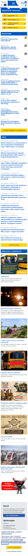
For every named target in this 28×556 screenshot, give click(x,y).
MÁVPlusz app (12, 27)
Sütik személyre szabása (14, 551)
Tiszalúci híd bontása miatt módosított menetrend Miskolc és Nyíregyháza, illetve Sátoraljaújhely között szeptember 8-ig (10, 71)
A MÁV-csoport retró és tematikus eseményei (12, 341)
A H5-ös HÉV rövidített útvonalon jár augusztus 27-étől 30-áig (10, 102)
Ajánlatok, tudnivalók (11, 251)
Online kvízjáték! (6, 437)
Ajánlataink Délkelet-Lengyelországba (14, 403)
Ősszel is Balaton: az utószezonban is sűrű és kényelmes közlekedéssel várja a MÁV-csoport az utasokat (14, 145)
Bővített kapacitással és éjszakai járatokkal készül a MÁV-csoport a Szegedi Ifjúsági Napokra (13, 155)
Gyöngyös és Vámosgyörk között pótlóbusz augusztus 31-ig (10, 123)
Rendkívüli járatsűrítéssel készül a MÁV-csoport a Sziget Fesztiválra (13, 230)
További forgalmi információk (14, 130)
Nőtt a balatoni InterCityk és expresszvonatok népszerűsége (12, 239)
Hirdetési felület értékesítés (10, 373)
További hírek (14, 245)
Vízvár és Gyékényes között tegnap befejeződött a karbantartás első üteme (10, 82)
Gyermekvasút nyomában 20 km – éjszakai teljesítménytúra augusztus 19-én (13, 197)
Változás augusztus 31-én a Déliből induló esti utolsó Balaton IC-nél (10, 92)
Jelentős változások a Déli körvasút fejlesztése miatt (13, 468)
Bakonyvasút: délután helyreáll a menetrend (8, 48)
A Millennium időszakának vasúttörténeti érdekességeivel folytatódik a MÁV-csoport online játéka (12, 208)
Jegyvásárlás (11, 15)
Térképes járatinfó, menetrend (13, 23)
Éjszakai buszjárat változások (11, 308)
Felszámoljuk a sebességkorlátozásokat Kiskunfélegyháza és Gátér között (10, 112)
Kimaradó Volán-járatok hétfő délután (9, 40)
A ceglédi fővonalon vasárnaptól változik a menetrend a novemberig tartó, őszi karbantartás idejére (10, 58)
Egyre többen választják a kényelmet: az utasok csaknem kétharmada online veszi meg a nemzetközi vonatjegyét (14, 166)
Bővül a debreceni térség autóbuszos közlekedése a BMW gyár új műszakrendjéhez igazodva (14, 187)
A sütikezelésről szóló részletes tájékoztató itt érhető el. (13, 542)
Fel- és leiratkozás (12, 515)
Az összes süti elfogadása (14, 547)
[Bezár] (8, 7)
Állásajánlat (5, 276)
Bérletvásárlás (12, 19)
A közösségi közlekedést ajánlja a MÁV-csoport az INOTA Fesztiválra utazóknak (13, 177)
